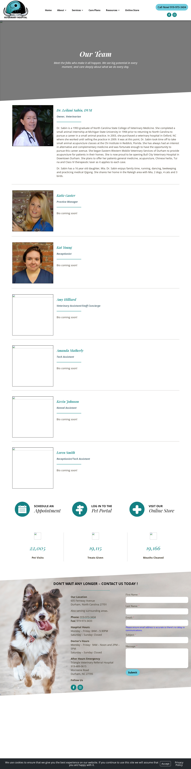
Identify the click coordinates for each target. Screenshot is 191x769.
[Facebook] (169, 15)
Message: (131, 646)
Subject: (131, 634)
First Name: (133, 594)
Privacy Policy (179, 764)
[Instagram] (174, 15)
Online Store (132, 10)
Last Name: (132, 606)
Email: (130, 617)
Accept (165, 763)
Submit (132, 672)
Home (48, 10)
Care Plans (94, 10)
